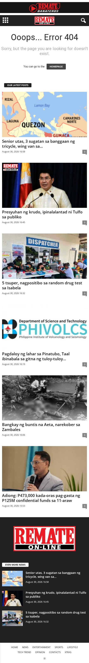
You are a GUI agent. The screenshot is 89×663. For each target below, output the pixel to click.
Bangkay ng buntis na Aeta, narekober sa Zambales (41, 427)
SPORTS (59, 647)
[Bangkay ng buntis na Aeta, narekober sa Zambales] (44, 398)
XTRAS (68, 652)
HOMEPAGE (56, 66)
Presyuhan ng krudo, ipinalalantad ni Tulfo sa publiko (42, 214)
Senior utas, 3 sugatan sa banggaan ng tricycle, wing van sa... (38, 144)
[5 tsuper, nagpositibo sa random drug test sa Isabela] (44, 256)
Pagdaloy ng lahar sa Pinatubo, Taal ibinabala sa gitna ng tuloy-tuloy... (36, 356)
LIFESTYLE (72, 647)
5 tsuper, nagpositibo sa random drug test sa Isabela (42, 285)
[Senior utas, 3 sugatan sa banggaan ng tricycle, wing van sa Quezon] (44, 114)
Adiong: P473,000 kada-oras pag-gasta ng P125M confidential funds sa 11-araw (41, 498)
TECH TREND (24, 652)
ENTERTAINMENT (41, 647)
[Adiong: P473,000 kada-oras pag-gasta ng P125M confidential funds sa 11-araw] (44, 468)
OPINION (40, 652)
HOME (14, 647)
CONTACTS (55, 652)
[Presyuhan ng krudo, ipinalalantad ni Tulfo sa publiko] (44, 185)
